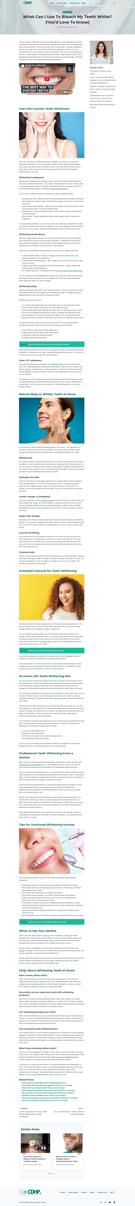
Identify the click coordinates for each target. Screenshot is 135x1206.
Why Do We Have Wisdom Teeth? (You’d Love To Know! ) (43, 1088)
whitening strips (57, 364)
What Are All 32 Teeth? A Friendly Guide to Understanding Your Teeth (67, 1159)
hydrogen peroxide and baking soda (69, 271)
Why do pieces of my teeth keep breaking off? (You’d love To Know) (48, 1093)
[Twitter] (105, 1202)
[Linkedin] (114, 1202)
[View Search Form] (114, 3)
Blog (83, 3)
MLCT (112, 1192)
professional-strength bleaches (30, 765)
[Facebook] (101, 1202)
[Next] (79, 1152)
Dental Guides (62, 3)
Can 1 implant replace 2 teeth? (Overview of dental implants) (69, 1111)
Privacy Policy (73, 1192)
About (92, 1192)
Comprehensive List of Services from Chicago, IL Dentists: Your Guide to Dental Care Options (101, 98)
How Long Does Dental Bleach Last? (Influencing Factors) (44, 1083)
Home (52, 3)
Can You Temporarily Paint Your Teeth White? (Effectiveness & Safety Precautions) (33, 1113)
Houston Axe (102, 1192)
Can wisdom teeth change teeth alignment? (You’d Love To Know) (47, 1085)
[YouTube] (110, 1202)
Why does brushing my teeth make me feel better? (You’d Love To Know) (49, 1098)
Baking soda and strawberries (63, 1057)
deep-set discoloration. (59, 189)
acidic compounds (47, 500)
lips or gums (46, 641)
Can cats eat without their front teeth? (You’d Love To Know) (45, 1100)
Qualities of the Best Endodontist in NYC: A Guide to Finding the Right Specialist (103, 89)
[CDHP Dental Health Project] (26, 3)
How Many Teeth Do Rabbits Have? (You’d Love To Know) (44, 1095)
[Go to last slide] (24, 1152)
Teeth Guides (74, 3)
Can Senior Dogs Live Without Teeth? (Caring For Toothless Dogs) (34, 1159)
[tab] (48, 1173)
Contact (84, 1192)
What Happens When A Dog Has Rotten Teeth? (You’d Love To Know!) (48, 1090)
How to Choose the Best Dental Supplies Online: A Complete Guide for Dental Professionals (103, 80)
